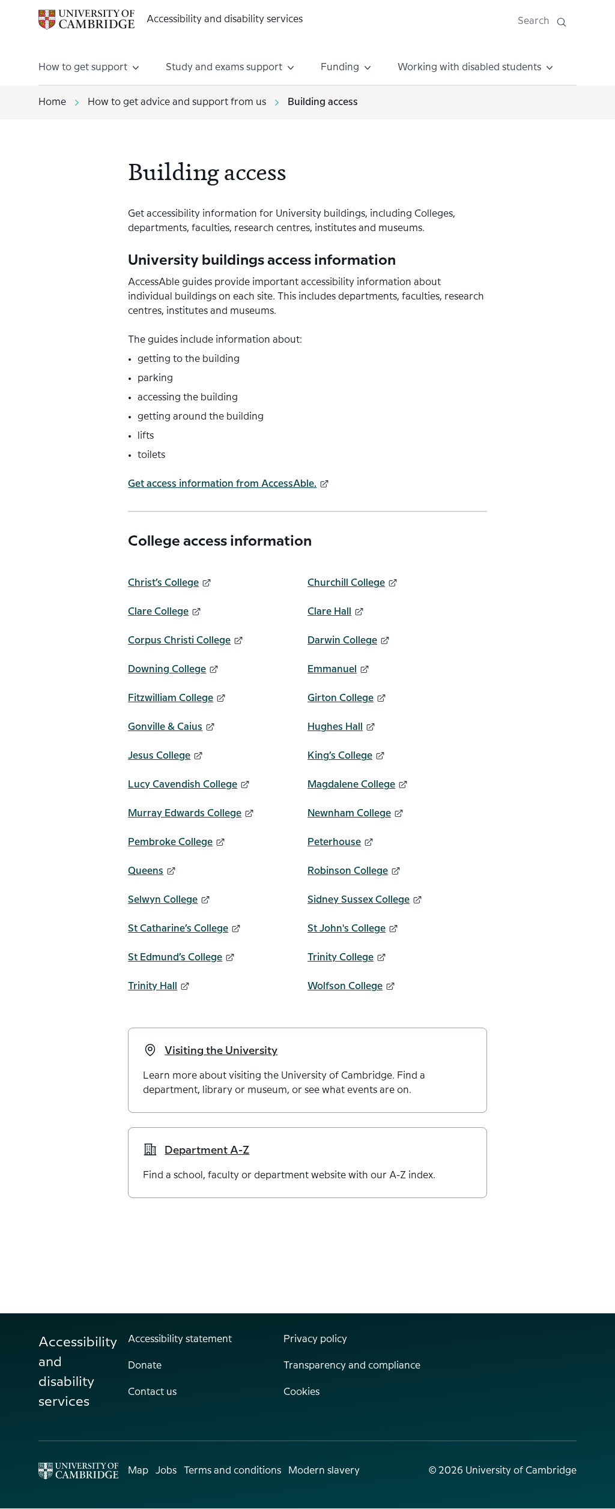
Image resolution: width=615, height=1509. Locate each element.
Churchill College (346, 583)
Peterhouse (334, 842)
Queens (145, 871)
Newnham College (349, 813)
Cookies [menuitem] (301, 1392)
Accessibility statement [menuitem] (180, 1339)
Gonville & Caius (165, 727)
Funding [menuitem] (340, 67)
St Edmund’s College (175, 957)
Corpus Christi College (179, 640)
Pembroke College (170, 842)
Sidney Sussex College (359, 900)
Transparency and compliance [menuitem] (351, 1365)
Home (52, 102)
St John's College (347, 928)
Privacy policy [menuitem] (315, 1339)
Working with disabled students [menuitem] (469, 67)
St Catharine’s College (178, 928)
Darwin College (342, 640)
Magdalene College (351, 784)
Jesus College (159, 756)
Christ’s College (163, 583)
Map (138, 1470)
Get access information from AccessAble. (222, 484)
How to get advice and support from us (177, 102)
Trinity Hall (152, 986)
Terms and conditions (232, 1470)
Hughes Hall (335, 727)
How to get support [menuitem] (82, 67)
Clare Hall (329, 611)
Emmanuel (332, 669)
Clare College (158, 611)
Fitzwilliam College (170, 698)
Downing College (167, 669)
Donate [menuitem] (145, 1365)
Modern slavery (324, 1470)
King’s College (340, 756)
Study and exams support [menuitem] (224, 67)
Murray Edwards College (184, 813)
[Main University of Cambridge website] (78, 1470)
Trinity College (341, 957)
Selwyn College (163, 900)
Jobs (166, 1470)
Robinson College (348, 871)
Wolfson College (345, 986)
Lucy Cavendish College (182, 784)
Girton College (341, 698)
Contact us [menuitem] (152, 1392)
